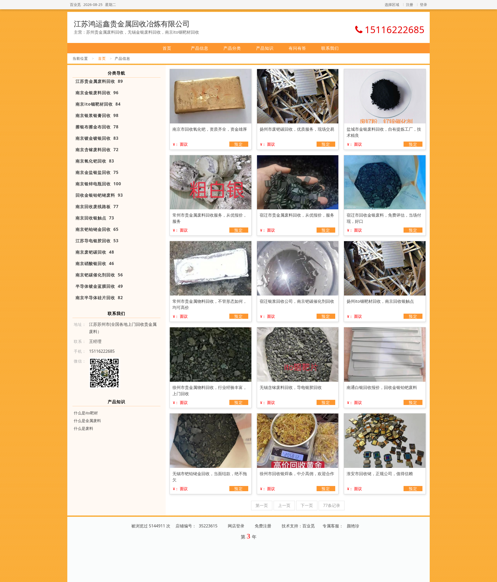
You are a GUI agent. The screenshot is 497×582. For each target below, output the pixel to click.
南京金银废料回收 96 (97, 92)
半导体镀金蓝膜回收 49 (99, 286)
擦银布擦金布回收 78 (97, 127)
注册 (409, 4)
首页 (167, 48)
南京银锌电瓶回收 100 (98, 184)
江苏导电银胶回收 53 (97, 241)
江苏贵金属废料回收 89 (99, 81)
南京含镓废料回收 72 (97, 149)
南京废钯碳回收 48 (95, 252)
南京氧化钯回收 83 (95, 161)
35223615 (208, 526)
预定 (238, 144)
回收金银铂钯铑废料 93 (99, 195)
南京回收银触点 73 (95, 218)
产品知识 (265, 48)
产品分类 (232, 48)
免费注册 (263, 526)
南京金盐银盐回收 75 (97, 172)
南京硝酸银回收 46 (95, 263)
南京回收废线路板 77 (97, 206)
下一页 (307, 505)
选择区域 (392, 4)
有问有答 (297, 48)
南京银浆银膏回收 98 (97, 115)
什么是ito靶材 (86, 412)
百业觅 (75, 4)
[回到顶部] (490, 575)
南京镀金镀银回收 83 (97, 138)
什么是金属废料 (87, 420)
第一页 (261, 505)
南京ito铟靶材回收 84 (98, 104)
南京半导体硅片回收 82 (99, 297)
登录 (423, 4)
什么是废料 (83, 428)
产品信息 (199, 48)
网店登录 (236, 526)
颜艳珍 (353, 526)
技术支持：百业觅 (298, 526)
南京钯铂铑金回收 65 (97, 229)
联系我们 (330, 48)
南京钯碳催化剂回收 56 (99, 275)
